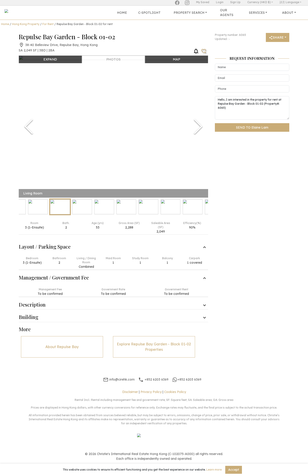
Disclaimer (130, 392)
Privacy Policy (151, 392)
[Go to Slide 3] (60, 207)
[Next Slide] (198, 126)
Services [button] (257, 13)
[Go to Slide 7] (148, 207)
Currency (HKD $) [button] (259, 2)
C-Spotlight (149, 13)
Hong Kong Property (25, 24)
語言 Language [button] (289, 2)
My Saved (202, 2)
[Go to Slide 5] (104, 207)
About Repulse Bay (62, 346)
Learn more (214, 469)
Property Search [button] (189, 13)
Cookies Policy (175, 392)
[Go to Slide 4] (82, 207)
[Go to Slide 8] (170, 207)
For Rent (48, 24)
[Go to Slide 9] (192, 207)
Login (219, 2)
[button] (113, 126)
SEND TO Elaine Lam (252, 127)
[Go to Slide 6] (126, 207)
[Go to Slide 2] (38, 207)
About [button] (287, 13)
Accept (233, 470)
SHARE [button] (278, 37)
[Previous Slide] (29, 126)
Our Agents (226, 12)
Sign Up (235, 2)
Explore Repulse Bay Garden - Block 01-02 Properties (154, 347)
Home (122, 13)
